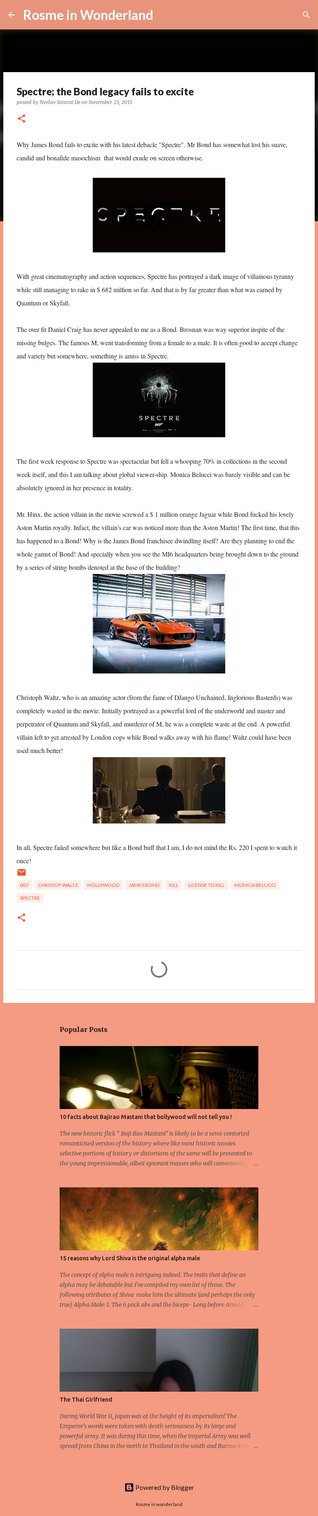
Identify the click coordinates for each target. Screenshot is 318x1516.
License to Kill (206, 885)
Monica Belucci (255, 885)
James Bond (144, 885)
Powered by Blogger (164, 1487)
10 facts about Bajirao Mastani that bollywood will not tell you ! (146, 1117)
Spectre (30, 898)
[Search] (165, 15)
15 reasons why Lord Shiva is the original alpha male (130, 1258)
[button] (21, 119)
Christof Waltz (58, 885)
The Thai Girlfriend (86, 1399)
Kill (173, 885)
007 (24, 885)
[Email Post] (21, 875)
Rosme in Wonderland (88, 15)
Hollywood (103, 885)
